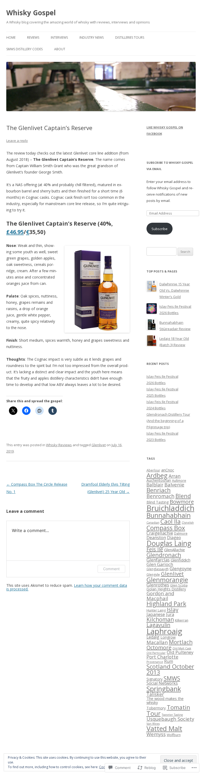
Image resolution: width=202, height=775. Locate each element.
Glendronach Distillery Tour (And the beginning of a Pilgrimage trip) (168, 420)
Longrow (168, 637)
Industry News (91, 37)
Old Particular (156, 653)
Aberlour (153, 470)
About (59, 49)
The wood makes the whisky (165, 700)
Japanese (156, 614)
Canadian (153, 522)
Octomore (159, 647)
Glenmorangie (167, 579)
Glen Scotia (179, 585)
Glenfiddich (180, 560)
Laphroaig (164, 631)
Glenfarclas (158, 560)
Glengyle (153, 574)
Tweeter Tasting (172, 715)
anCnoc (167, 470)
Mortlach (181, 642)
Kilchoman (160, 619)
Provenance (155, 662)
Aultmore (179, 480)
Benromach (160, 496)
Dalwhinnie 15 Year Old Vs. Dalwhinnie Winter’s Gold (174, 290)
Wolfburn (174, 735)
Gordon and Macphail (160, 596)
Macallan (157, 642)
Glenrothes (158, 585)
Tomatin (178, 707)
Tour (154, 713)
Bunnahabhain (169, 515)
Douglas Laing (169, 543)
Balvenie (174, 484)
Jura (170, 614)
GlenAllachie (174, 549)
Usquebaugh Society (170, 719)
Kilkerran (181, 620)
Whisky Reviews (59, 445)
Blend (183, 496)
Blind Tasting (158, 502)
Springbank (164, 688)
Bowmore (182, 501)
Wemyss (156, 734)
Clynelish (188, 522)
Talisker (155, 694)
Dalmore (181, 533)
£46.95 (15, 232)
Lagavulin (158, 624)
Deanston (156, 537)
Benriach (159, 490)
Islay (172, 609)
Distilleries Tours (129, 37)
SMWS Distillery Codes (24, 49)
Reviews (33, 37)
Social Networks (162, 683)
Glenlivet (99, 445)
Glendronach (164, 555)
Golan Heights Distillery (166, 589)
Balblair (155, 484)
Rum (168, 661)
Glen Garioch (160, 564)
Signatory (155, 679)
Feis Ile (155, 549)
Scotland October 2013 (170, 669)
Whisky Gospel (31, 12)
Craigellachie (160, 533)
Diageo (174, 537)
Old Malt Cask (182, 648)
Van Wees (153, 724)
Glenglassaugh (158, 569)
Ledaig (153, 637)
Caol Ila (170, 521)
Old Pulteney (180, 652)
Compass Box (166, 527)
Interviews (59, 37)
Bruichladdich (170, 508)
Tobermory (156, 708)
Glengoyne (180, 568)
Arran (175, 476)
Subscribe (160, 228)
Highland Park (166, 603)
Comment (111, 569)
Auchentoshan (159, 480)
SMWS (172, 678)
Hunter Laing (156, 610)
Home (11, 37)
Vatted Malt (164, 728)
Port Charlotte (162, 657)
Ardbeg (157, 475)
